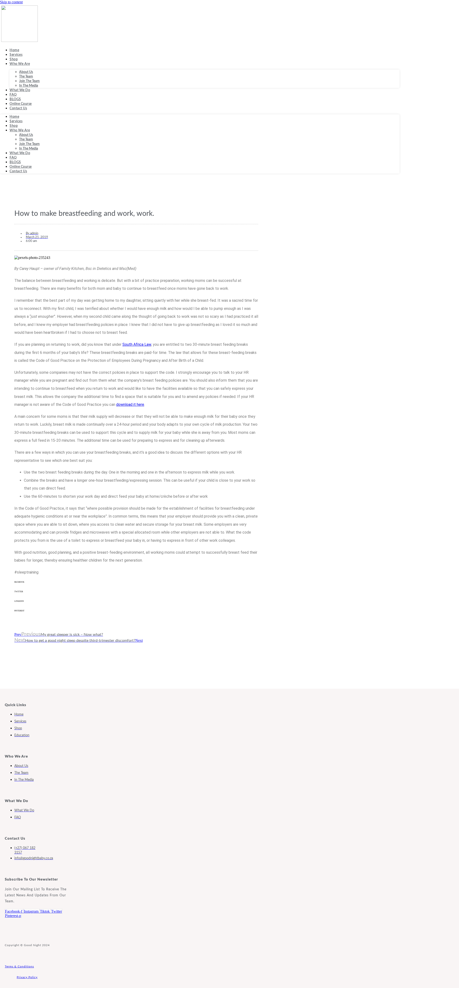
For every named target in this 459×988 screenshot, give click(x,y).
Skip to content (11, 2)
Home (14, 50)
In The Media (28, 85)
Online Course (21, 104)
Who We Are (20, 64)
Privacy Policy (27, 977)
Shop (14, 59)
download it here (130, 404)
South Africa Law (136, 344)
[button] (136, 586)
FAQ (13, 94)
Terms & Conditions (19, 966)
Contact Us (18, 108)
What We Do (20, 90)
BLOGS (15, 99)
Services (16, 54)
